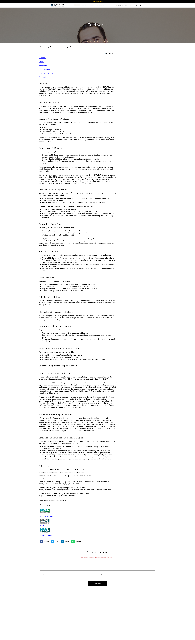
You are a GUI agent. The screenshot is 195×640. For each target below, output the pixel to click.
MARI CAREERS (46, 535)
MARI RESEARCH (47, 516)
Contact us (83, 5)
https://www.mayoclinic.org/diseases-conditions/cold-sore (62, 472)
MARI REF (44, 526)
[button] (45, 541)
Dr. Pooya (77, 5)
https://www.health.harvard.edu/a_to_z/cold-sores (59, 484)
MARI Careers (100, 5)
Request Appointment (97, 1)
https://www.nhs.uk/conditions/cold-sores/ (56, 478)
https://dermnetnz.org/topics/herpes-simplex (57, 495)
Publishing (91, 5)
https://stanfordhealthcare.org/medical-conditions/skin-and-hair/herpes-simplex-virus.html (75, 490)
